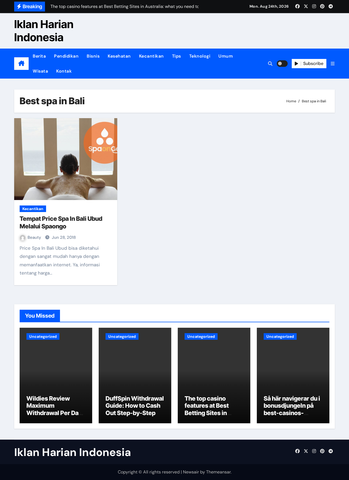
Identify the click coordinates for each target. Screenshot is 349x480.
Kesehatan (119, 56)
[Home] (21, 63)
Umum (225, 56)
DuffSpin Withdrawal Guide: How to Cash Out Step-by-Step (135, 405)
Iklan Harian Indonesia (44, 30)
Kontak (64, 71)
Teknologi (199, 56)
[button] (332, 63)
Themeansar (218, 472)
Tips (176, 56)
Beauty (35, 237)
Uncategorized (43, 336)
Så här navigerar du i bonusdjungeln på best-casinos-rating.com (292, 409)
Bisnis (93, 56)
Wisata (40, 71)
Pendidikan (66, 56)
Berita (39, 56)
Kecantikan (151, 56)
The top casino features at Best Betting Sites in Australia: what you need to (212, 413)
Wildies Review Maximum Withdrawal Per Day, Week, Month (54, 409)
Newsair (191, 472)
